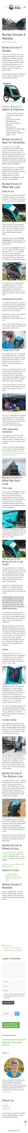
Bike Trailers (8, 945)
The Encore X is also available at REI (13, 864)
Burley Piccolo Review (12, 876)
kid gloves (15, 251)
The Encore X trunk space (14, 412)
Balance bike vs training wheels (12, 1042)
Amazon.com (9, 866)
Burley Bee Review (11, 874)
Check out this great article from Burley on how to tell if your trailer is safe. (14, 453)
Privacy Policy (6, 1107)
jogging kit (5, 856)
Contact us (5, 1109)
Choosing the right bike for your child (14, 1039)
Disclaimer (5, 1105)
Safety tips (5, 1045)
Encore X (8, 415)
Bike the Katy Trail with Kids (12, 947)
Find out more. (6, 1091)
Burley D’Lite (11, 700)
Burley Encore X (12, 106)
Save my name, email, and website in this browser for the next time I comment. (14, 996)
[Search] (16, 1014)
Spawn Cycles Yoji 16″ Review (13, 950)
